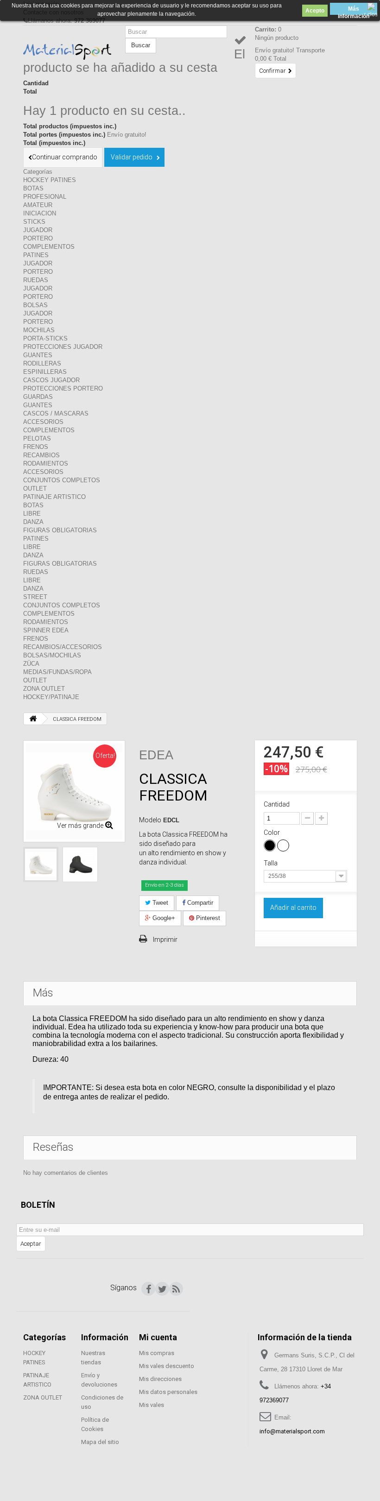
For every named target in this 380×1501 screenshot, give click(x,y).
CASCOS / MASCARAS (56, 413)
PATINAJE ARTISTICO (54, 496)
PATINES (36, 255)
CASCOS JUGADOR (51, 380)
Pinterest (207, 917)
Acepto (314, 10)
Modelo (150, 820)
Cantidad (277, 804)
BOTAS (33, 188)
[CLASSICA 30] (41, 864)
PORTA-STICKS (45, 338)
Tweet (159, 902)
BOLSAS (35, 305)
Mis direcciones (160, 1378)
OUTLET (35, 488)
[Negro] (270, 845)
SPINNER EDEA (46, 630)
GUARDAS (38, 396)
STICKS (34, 221)
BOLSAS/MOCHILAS (52, 655)
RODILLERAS (42, 363)
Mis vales (151, 1404)
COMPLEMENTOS (49, 246)
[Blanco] (283, 845)
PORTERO (38, 238)
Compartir (199, 902)
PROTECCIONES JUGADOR (62, 346)
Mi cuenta (158, 1337)
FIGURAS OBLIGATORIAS (60, 530)
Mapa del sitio (100, 1441)
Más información (353, 10)
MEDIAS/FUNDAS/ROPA (57, 672)
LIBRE (32, 513)
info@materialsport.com (292, 1431)
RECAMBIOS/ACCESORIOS (62, 646)
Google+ (163, 917)
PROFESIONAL (44, 196)
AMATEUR (37, 205)
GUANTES (37, 355)
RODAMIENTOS (45, 463)
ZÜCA (31, 663)
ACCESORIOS (43, 421)
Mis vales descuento (166, 1365)
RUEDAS (35, 280)
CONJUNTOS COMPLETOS (61, 480)
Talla (271, 863)
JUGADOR (37, 230)
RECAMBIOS (41, 455)
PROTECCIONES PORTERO (63, 388)
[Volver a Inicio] (33, 719)
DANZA (33, 521)
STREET (35, 596)
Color (272, 832)
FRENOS (35, 446)
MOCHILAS (39, 330)
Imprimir (165, 939)
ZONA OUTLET (44, 688)
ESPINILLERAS (45, 371)
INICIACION (39, 213)
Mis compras (156, 1353)
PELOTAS (37, 438)
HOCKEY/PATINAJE (51, 697)
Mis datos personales (168, 1391)
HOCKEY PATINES (49, 180)
